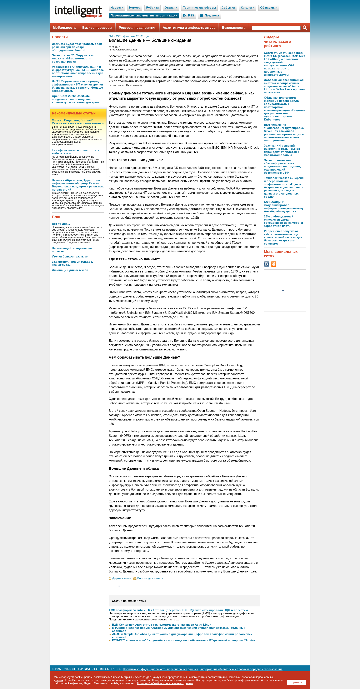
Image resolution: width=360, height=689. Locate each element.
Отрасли (171, 7)
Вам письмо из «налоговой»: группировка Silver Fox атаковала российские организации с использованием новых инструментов (284, 132)
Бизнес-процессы (97, 27)
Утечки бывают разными (70, 256)
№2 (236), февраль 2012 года (129, 36)
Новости (117, 7)
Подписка (212, 15)
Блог (56, 217)
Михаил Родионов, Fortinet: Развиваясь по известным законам (78, 122)
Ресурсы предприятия (137, 27)
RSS (191, 15)
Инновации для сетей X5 (70, 270)
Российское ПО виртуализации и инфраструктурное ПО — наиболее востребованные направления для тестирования (78, 71)
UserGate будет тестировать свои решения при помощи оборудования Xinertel (77, 47)
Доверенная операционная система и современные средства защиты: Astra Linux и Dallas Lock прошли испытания (284, 86)
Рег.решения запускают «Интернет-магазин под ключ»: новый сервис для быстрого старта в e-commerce (283, 237)
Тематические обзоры (199, 7)
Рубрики (152, 7)
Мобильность (64, 27)
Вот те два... (61, 223)
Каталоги (247, 7)
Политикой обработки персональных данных (165, 683)
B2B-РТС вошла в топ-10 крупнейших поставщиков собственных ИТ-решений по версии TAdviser (184, 640)
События (228, 7)
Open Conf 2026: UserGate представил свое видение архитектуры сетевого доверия (75, 99)
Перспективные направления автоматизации (144, 15)
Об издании (269, 7)
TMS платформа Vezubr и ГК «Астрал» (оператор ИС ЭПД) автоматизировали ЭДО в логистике (179, 610)
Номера (134, 7)
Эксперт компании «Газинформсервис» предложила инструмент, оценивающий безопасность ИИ (282, 166)
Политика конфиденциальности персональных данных (160, 669)
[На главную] (78, 16)
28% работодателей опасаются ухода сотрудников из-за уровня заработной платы (283, 221)
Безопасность (234, 27)
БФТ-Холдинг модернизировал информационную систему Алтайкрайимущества (284, 206)
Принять (296, 682)
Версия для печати (150, 578)
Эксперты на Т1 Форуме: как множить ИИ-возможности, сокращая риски (73, 58)
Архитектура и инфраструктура (189, 27)
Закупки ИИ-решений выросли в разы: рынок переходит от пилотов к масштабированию (282, 150)
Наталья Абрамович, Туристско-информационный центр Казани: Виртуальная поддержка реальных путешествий (78, 185)
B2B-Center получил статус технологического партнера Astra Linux (161, 624)
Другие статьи (121, 578)
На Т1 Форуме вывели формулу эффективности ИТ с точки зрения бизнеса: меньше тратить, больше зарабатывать (77, 86)
